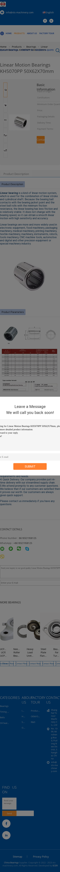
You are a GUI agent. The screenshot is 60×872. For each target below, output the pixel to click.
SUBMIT (30, 466)
